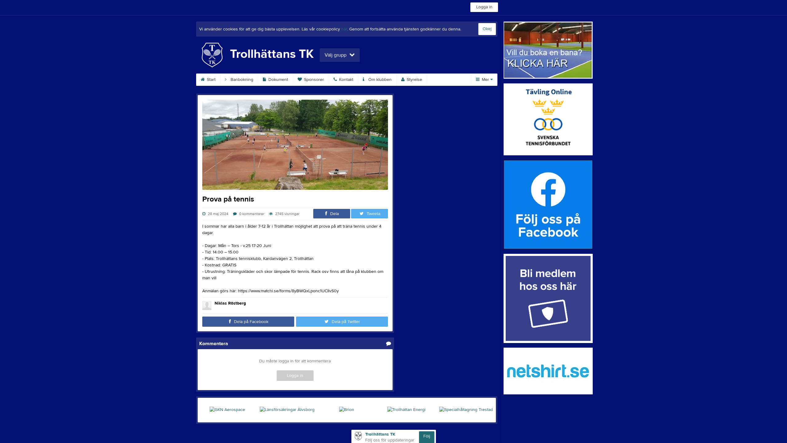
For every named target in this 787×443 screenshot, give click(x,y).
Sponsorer (313, 79)
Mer (485, 79)
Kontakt (345, 79)
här (344, 29)
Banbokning (241, 79)
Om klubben (379, 79)
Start (211, 79)
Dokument (277, 79)
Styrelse (413, 79)
